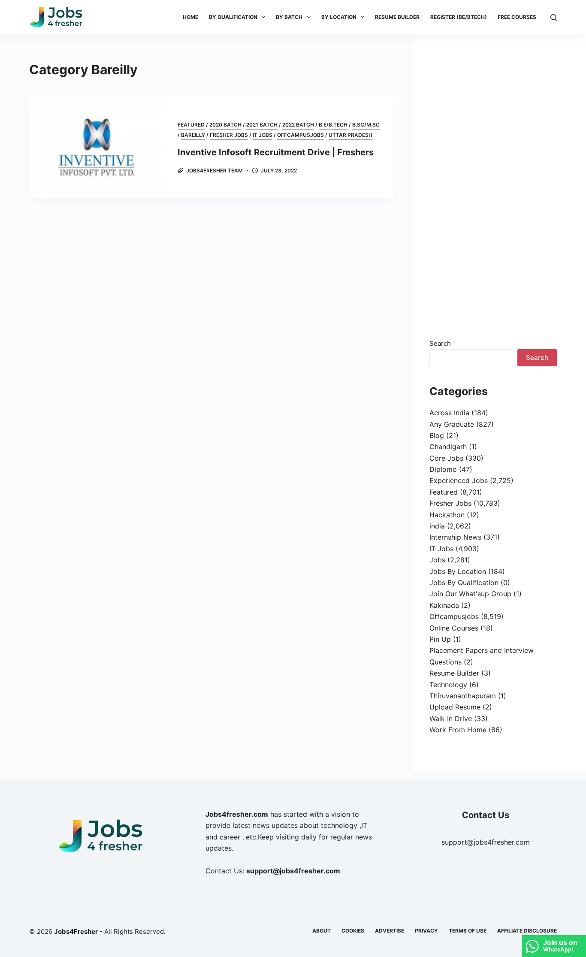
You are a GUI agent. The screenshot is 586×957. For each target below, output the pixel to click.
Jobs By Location (457, 571)
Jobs (437, 559)
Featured (191, 124)
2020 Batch (225, 124)
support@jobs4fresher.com (485, 842)
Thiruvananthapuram (462, 695)
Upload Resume (454, 707)
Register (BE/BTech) (458, 17)
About (321, 930)
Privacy (426, 930)
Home (190, 17)
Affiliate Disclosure (527, 930)
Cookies (352, 930)
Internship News (455, 537)
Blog (436, 435)
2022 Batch (298, 124)
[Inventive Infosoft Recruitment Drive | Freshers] (96, 147)
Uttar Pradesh (350, 135)
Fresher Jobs (229, 135)
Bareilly (193, 135)
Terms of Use (467, 930)
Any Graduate (451, 424)
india (437, 526)
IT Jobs (262, 135)
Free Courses (517, 17)
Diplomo (443, 469)
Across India (449, 412)
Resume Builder (397, 17)
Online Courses (453, 628)
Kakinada (444, 605)
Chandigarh (448, 446)
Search (440, 343)
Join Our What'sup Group (470, 593)
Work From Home (457, 729)
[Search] (553, 17)
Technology (448, 684)
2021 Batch (262, 124)
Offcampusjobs (300, 135)
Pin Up (440, 639)
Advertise (389, 930)
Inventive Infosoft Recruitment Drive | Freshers (276, 152)
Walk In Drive (450, 718)
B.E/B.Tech (333, 124)
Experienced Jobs (458, 480)
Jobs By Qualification (463, 582)
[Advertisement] (493, 188)
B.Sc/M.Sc (366, 124)
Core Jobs (446, 458)
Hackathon (447, 514)
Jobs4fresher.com (236, 814)
